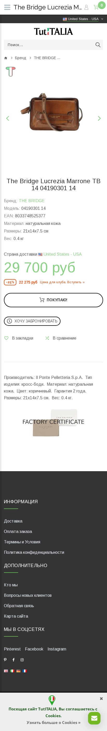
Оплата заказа (18, 531)
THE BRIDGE (45, 58)
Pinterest (12, 649)
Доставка (13, 521)
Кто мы (11, 585)
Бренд (20, 58)
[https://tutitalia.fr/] (25, 670)
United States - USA (62, 254)
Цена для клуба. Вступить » (62, 282)
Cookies (53, 715)
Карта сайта (16, 616)
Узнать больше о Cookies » (54, 722)
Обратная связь (19, 606)
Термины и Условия (22, 542)
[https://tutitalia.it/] (12, 670)
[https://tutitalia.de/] (18, 670)
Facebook (34, 649)
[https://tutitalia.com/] (6, 670)
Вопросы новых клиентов (28, 595)
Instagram (57, 649)
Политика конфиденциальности (34, 552)
